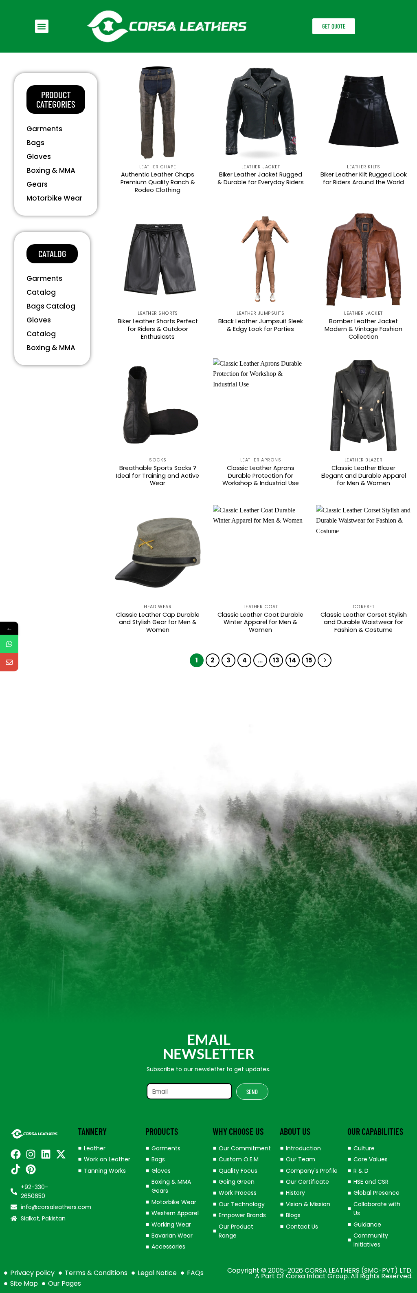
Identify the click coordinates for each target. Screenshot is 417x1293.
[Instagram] (31, 1154)
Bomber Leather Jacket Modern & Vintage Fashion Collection (363, 329)
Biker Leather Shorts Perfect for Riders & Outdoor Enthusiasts (158, 329)
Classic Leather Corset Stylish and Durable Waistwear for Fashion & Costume (363, 622)
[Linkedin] (46, 1154)
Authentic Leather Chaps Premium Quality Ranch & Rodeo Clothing (158, 182)
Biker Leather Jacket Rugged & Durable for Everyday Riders (260, 178)
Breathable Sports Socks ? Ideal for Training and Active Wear (157, 475)
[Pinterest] (31, 1169)
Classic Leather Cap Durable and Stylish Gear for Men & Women (158, 622)
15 (309, 660)
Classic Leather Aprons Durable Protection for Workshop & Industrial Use (260, 475)
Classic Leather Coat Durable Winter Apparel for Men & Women (260, 622)
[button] (41, 26)
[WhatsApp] (9, 644)
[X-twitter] (61, 1154)
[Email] (9, 662)
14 (292, 660)
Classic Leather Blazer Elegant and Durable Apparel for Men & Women (363, 475)
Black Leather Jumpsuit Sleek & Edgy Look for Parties (260, 325)
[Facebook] (16, 1154)
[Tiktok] (16, 1169)
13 (276, 660)
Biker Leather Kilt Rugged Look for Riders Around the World (363, 178)
